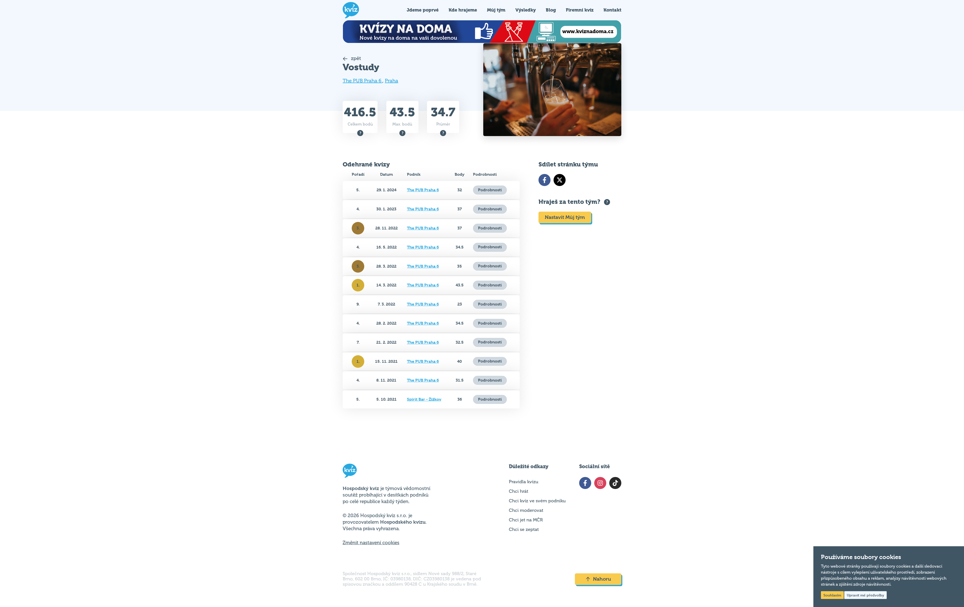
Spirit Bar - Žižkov (424, 399)
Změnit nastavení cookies (371, 542)
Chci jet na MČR (526, 519)
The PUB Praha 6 (362, 81)
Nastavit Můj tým (565, 217)
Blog (551, 10)
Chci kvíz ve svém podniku (537, 500)
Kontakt (612, 10)
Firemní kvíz (579, 10)
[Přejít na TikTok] (615, 483)
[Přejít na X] (560, 180)
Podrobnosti (490, 190)
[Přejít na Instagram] (600, 483)
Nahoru (602, 579)
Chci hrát (518, 491)
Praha (391, 81)
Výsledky (525, 10)
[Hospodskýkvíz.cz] (351, 10)
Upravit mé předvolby (865, 595)
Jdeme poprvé (423, 10)
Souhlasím (832, 595)
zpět (355, 58)
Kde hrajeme (463, 10)
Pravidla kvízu (523, 481)
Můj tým (496, 10)
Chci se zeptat (524, 529)
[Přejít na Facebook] (544, 180)
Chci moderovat (526, 510)
